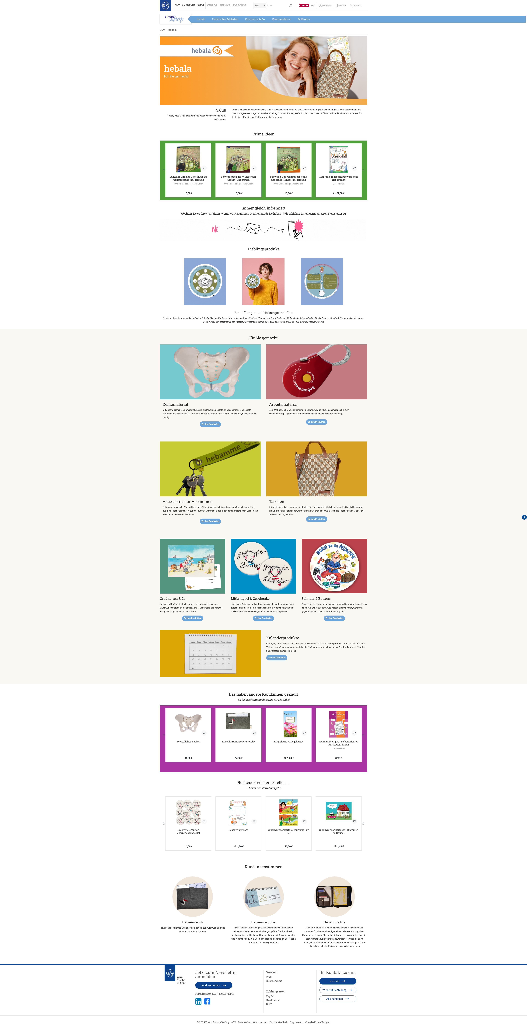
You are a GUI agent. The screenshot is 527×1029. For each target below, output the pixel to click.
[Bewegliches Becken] (188, 724)
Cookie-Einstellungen (317, 1022)
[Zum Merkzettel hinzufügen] (204, 168)
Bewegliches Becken (188, 741)
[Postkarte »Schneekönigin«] (338, 159)
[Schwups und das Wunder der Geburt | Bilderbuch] (188, 159)
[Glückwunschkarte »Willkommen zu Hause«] (338, 812)
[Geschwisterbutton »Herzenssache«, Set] (188, 812)
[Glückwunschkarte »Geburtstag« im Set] (288, 812)
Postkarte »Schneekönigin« (338, 176)
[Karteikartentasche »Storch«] (238, 724)
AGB (233, 1022)
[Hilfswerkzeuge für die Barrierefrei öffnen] (524, 517)
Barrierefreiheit (279, 1022)
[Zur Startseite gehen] (165, 5)
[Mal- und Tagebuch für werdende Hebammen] (288, 159)
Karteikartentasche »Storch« (238, 741)
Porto (269, 977)
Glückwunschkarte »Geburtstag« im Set (288, 831)
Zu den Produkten (210, 424)
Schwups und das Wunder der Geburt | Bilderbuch (188, 178)
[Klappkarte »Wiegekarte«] (288, 724)
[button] (177, 5)
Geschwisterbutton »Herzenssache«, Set (188, 831)
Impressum (296, 1022)
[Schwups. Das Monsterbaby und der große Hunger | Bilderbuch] (238, 159)
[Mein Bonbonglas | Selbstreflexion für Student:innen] (338, 724)
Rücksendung (274, 980)
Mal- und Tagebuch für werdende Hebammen (288, 178)
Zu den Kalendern (277, 657)
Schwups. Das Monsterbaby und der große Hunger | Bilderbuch (238, 178)
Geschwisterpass (238, 829)
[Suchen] (290, 5)
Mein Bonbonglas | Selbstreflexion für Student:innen (338, 743)
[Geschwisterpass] (238, 812)
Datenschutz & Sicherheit (252, 1022)
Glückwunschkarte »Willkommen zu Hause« (338, 831)
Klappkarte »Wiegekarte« (288, 741)
